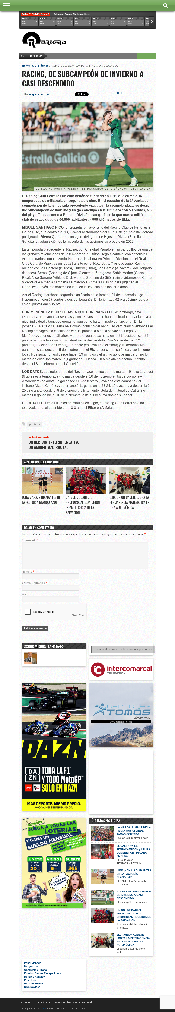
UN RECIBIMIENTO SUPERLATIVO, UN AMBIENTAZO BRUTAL (54, 445)
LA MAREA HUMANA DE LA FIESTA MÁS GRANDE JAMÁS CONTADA (134, 831)
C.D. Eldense (40, 65)
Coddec (43, 1008)
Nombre (28, 571)
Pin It (119, 93)
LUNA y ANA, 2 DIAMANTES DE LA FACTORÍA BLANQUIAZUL (41, 500)
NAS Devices (32, 987)
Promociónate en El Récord (73, 1002)
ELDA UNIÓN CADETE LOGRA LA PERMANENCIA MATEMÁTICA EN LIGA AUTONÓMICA (129, 502)
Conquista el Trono (35, 969)
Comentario (30, 540)
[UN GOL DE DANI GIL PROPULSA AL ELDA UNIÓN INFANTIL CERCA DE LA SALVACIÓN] (86, 492)
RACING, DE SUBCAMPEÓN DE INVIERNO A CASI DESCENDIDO (134, 895)
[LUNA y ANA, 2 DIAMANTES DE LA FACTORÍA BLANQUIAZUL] (42, 492)
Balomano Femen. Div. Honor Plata (72, 14)
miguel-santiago (39, 94)
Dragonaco (31, 966)
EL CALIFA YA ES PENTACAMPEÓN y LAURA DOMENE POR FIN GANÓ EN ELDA (133, 851)
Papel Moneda (32, 963)
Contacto (27, 1002)
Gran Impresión (33, 983)
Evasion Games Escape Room (42, 973)
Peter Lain (30, 980)
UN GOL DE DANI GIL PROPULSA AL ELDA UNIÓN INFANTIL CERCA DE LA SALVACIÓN (83, 505)
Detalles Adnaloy (34, 976)
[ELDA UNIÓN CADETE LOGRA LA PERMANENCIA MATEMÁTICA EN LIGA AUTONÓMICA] (129, 492)
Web (25, 594)
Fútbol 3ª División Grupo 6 (35, 14)
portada (34, 424)
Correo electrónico (34, 583)
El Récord (44, 1002)
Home (26, 65)
